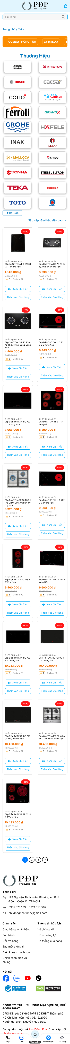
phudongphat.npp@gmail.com (27, 913)
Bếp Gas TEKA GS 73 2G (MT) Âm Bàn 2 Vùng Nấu (52, 265)
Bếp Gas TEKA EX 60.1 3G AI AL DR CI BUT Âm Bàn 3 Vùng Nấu (18, 503)
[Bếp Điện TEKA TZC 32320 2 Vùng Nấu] (18, 558)
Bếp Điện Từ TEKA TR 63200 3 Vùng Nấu (18, 815)
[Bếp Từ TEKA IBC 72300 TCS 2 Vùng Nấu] (52, 636)
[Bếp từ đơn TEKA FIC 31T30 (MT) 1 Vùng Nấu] (18, 243)
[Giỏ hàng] (65, 6)
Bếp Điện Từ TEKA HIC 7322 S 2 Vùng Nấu (52, 501)
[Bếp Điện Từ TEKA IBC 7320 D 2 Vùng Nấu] (18, 400)
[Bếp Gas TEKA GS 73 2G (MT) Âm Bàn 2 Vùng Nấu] (52, 243)
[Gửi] (63, 17)
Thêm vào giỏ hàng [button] (18, 297)
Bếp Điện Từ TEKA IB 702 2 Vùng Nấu (52, 581)
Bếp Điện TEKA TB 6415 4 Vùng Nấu (51, 423)
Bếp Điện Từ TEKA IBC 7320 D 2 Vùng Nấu (17, 423)
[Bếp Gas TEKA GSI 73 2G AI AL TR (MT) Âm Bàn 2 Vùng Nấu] (18, 321)
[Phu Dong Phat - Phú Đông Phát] (35, 6)
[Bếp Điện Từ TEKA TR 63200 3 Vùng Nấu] (18, 793)
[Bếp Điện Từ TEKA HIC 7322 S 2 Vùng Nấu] (52, 479)
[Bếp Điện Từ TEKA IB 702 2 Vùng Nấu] (52, 558)
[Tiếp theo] (45, 860)
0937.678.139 (17, 907)
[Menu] (5, 6)
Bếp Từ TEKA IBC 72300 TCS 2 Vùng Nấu (51, 659)
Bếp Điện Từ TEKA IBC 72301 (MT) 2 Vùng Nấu (17, 737)
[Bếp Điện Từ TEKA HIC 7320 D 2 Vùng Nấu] (52, 321)
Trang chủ (9, 29)
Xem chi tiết (20, 288)
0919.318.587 (37, 907)
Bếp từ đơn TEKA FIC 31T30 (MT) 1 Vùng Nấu (18, 265)
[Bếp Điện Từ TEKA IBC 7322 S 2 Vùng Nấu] (18, 636)
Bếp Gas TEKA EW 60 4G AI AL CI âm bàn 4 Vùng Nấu (52, 737)
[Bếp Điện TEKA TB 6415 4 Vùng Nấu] (52, 400)
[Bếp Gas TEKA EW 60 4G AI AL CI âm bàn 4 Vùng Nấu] (52, 715)
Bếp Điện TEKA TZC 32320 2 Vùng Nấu (18, 581)
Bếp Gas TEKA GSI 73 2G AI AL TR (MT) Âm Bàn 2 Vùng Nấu (18, 345)
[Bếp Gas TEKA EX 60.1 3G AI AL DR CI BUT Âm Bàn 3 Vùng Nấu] (18, 479)
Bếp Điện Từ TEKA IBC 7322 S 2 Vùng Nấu (17, 659)
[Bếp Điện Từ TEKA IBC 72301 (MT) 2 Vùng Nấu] (18, 715)
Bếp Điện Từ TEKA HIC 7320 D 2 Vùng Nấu (52, 343)
